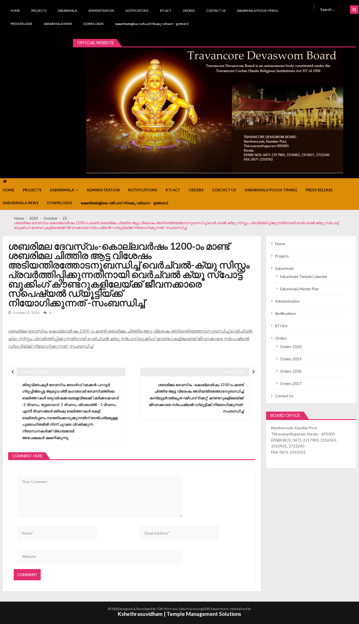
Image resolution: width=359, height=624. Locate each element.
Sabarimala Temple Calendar (303, 276)
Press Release (21, 23)
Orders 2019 (291, 359)
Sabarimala (67, 10)
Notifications (136, 10)
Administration (101, 10)
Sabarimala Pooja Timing (257, 10)
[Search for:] (334, 8)
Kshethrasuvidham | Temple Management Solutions (179, 614)
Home (15, 10)
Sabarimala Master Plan (299, 289)
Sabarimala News (58, 23)
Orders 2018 (291, 371)
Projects (39, 10)
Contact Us (215, 10)
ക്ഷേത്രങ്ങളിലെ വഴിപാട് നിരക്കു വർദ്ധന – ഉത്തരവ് (151, 23)
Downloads (93, 23)
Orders (189, 10)
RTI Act (165, 10)
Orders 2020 (291, 346)
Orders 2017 (291, 383)
